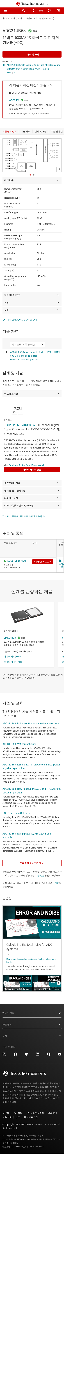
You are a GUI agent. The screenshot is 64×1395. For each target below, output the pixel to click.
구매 (4, 1035)
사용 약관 (39, 875)
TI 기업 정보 (8, 1013)
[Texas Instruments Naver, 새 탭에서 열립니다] (26, 1055)
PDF (9, 72)
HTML (17, 72)
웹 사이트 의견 (31, 1117)
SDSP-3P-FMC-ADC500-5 (19, 425)
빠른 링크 (7, 1024)
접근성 (5, 1113)
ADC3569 (14, 100)
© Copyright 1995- (13, 1124)
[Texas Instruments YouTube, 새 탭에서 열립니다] (60, 1055)
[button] (5, 10)
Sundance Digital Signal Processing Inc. (28, 465)
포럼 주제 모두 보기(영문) (32, 863)
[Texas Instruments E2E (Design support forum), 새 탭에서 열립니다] (48, 1055)
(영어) (46, 68)
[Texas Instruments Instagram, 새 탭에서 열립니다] (4, 1055)
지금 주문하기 (32, 54)
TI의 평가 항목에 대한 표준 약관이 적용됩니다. (24, 516)
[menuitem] (23, 10)
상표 (18, 1117)
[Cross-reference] (32, 10)
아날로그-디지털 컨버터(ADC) (40, 18)
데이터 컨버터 (15, 18)
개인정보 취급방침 (35, 1113)
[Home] (32, 4)
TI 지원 (56, 883)
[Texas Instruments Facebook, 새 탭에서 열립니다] (15, 1055)
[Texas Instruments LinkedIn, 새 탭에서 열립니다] (37, 1055)
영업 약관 (52, 1113)
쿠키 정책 (17, 1113)
